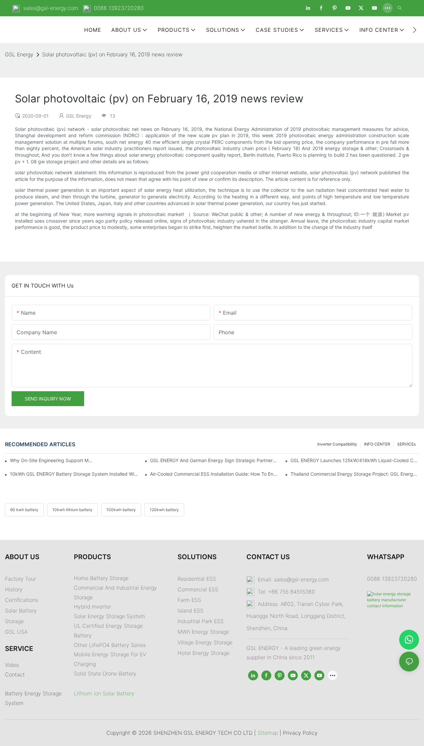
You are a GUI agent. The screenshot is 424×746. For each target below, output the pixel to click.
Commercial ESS (198, 589)
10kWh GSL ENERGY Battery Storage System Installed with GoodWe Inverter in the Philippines (74, 474)
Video (12, 665)
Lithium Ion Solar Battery (104, 693)
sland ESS (191, 610)
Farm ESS (189, 600)
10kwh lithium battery (72, 509)
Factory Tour (20, 578)
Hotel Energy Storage (204, 653)
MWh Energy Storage (203, 631)
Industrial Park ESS (201, 621)
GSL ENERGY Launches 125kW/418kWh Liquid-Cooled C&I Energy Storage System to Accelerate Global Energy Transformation (355, 460)
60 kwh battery (24, 509)
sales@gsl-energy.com (50, 8)
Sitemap (268, 732)
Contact (15, 674)
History (14, 589)
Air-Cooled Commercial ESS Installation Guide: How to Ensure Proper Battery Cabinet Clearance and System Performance (214, 474)
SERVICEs (406, 444)
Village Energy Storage (205, 642)
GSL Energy (19, 54)
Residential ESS (197, 578)
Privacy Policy (300, 732)
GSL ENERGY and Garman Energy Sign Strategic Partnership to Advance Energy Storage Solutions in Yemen (214, 460)
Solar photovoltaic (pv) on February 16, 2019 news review (112, 54)
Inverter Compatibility (337, 444)
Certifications (21, 600)
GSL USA (17, 631)
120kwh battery (164, 509)
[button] (414, 30)
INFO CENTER (377, 444)
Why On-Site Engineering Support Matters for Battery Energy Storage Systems (51, 460)
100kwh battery (121, 509)
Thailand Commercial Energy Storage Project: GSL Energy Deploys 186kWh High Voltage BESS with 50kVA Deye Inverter (355, 474)
